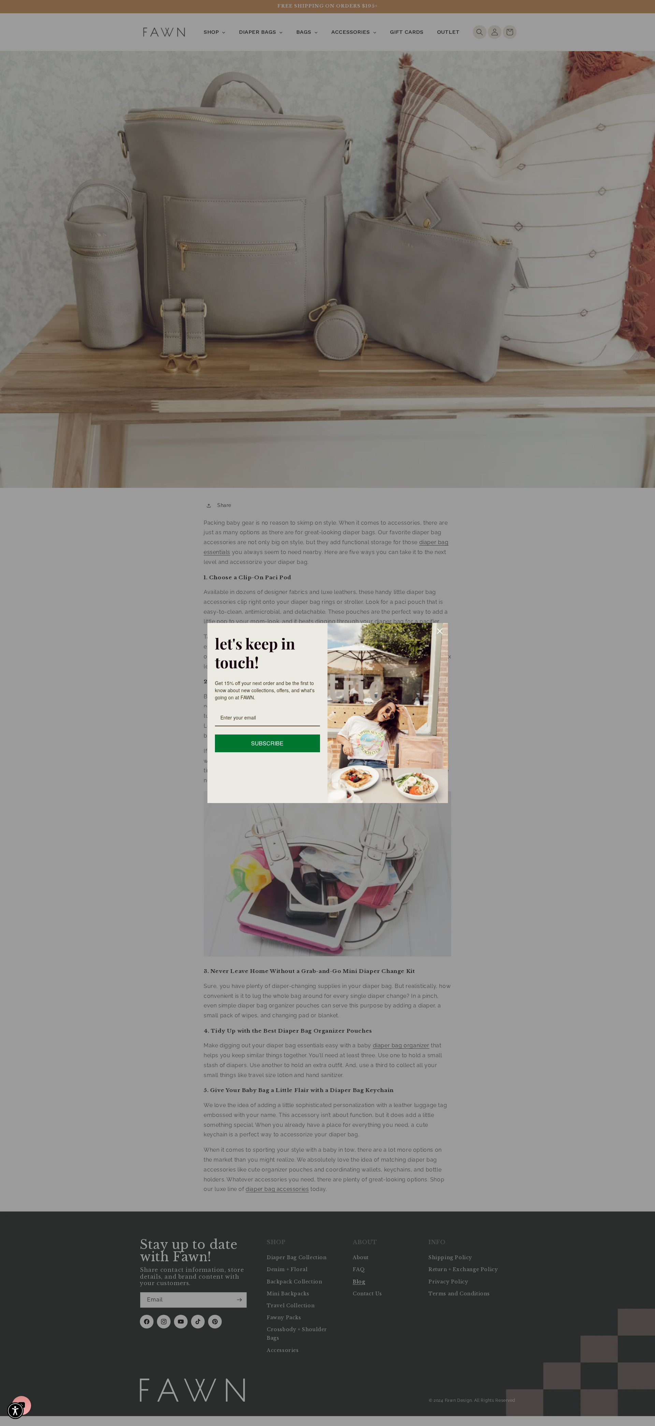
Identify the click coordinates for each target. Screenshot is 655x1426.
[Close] (440, 631)
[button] (15, 1410)
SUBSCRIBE (267, 743)
